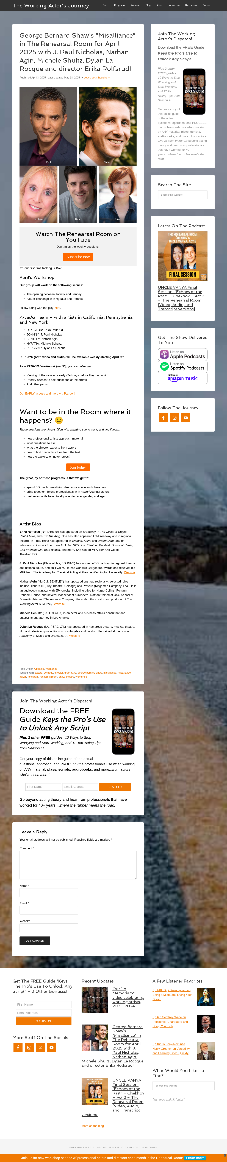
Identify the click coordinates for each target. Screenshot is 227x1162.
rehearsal (32, 676)
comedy (48, 672)
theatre (70, 676)
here (57, 308)
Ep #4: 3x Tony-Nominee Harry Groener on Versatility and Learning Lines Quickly (171, 1048)
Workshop (51, 668)
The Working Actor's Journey (50, 5)
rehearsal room (48, 676)
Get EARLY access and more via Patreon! (47, 393)
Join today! (78, 467)
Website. (60, 604)
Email (24, 903)
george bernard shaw (90, 672)
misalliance (109, 672)
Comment (27, 848)
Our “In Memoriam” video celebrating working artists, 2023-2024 (128, 997)
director (58, 672)
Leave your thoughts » (97, 77)
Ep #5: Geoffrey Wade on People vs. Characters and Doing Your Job (170, 1021)
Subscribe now (78, 257)
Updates (39, 668)
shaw (62, 676)
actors (38, 672)
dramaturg (70, 672)
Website (129, 572)
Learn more (195, 1158)
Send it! (114, 787)
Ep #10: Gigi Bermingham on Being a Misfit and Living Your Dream (172, 995)
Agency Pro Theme (110, 1147)
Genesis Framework (143, 1147)
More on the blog (93, 1126)
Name (24, 886)
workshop (81, 676)
